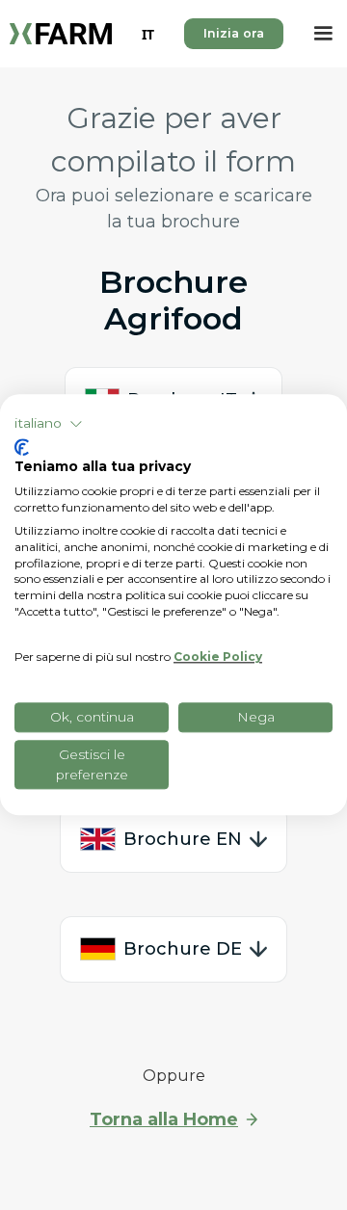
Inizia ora (233, 33)
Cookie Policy (218, 657)
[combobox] (148, 33)
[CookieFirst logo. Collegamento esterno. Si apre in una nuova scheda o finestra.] (21, 447)
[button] (323, 34)
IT (148, 34)
